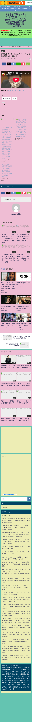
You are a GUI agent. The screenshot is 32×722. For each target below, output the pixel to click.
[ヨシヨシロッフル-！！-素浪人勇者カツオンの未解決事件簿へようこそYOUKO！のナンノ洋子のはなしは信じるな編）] (16, 634)
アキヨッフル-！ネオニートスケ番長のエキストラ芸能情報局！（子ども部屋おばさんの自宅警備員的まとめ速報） (16, 627)
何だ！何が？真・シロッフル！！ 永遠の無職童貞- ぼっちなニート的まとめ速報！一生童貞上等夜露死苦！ (15, 564)
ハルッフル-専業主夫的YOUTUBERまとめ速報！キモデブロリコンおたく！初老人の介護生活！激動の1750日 (16, 587)
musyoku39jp (16, 214)
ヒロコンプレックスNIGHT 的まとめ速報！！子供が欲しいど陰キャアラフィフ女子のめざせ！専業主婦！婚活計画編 (16, 657)
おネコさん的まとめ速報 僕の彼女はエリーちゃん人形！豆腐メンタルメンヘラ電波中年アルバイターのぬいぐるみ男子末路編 (16, 520)
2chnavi (4, 456)
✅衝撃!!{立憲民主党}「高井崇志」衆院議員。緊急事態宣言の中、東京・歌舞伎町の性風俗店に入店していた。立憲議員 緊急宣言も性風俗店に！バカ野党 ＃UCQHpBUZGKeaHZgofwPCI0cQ (21, 128)
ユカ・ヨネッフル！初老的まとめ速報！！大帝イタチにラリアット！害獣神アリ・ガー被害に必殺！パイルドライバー (16, 606)
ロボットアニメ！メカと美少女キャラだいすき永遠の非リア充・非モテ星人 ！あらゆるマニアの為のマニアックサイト (16, 580)
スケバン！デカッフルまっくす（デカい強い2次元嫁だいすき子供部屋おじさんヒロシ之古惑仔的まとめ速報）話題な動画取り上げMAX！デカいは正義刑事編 (16, 620)
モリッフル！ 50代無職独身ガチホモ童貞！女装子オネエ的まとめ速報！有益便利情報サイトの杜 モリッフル (16, 641)
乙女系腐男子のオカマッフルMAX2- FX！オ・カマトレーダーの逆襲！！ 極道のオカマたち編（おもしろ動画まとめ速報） (16, 527)
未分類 (2, 51)
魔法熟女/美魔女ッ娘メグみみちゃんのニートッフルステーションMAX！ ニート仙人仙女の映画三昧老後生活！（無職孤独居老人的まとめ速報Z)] (16, 534)
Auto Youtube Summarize (16, 90)
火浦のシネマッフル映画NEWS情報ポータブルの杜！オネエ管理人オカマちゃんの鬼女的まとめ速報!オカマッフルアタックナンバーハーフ (16, 599)
